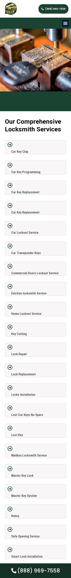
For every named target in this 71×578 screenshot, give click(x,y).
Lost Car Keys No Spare (27, 415)
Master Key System (24, 496)
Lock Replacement (23, 374)
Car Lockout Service (24, 232)
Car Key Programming (25, 172)
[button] (65, 23)
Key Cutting (19, 334)
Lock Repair (19, 354)
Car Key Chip (19, 152)
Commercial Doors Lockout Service (35, 273)
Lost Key (17, 435)
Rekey (15, 516)
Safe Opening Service (25, 536)
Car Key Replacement (25, 192)
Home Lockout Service (26, 314)
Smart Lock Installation (27, 556)
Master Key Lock (22, 475)
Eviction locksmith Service (29, 293)
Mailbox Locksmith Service (29, 455)
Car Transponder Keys (26, 253)
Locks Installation (23, 395)
